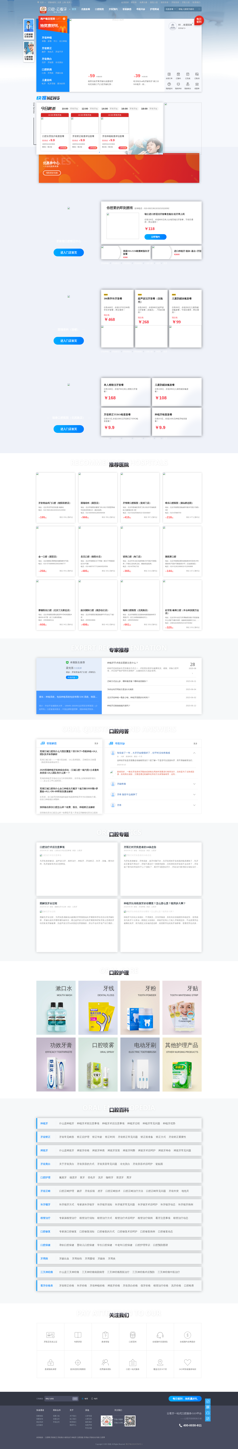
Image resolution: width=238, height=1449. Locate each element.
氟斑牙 (63, 1177)
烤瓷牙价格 (83, 1150)
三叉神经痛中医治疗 (169, 1272)
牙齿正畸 (45, 1191)
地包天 (185, 1191)
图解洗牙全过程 (60, 907)
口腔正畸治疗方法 (133, 1191)
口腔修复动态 (165, 1231)
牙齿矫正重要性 (177, 1137)
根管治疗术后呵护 (125, 1218)
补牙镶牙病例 (185, 1204)
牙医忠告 (142, 851)
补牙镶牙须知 (104, 1204)
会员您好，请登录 (129, 2)
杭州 (69, 2)
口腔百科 (88, 1419)
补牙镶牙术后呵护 (148, 1204)
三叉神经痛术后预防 (143, 1272)
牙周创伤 (77, 1258)
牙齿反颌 (90, 1191)
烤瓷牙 (44, 1150)
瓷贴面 (159, 1164)
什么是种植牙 (66, 1123)
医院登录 (164, 2)
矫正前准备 (147, 1137)
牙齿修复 (138, 263)
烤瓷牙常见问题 (182, 1150)
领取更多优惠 (52, 173)
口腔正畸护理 (66, 1191)
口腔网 (47, 1437)
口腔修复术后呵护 (127, 1231)
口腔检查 (189, 1285)
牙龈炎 (101, 1258)
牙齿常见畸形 (66, 1137)
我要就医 (39, 1416)
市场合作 (56, 1422)
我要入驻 (56, 1416)
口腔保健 (45, 1245)
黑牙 (129, 1177)
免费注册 (143, 2)
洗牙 (165, 263)
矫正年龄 (97, 1137)
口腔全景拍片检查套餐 (53, 136)
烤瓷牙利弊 (129, 1150)
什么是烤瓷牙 (66, 1150)
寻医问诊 (140, 9)
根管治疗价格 (160, 1285)
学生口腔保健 (104, 1245)
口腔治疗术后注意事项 (63, 851)
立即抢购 (63, 148)
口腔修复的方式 (106, 1231)
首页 (74, 9)
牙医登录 (175, 2)
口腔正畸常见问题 (156, 1191)
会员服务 (39, 1425)
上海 (64, 2)
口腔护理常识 (142, 1245)
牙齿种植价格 (97, 1285)
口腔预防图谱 (160, 1245)
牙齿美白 (127, 263)
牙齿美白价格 (130, 1285)
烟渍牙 (73, 1177)
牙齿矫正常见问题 (128, 1137)
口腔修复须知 (86, 1231)
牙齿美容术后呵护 (143, 1164)
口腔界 (102, 1437)
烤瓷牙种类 (98, 1150)
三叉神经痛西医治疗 (118, 1272)
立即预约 (155, 237)
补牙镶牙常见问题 (125, 1204)
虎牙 (100, 1191)
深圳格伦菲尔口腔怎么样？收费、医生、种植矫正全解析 (67, 807)
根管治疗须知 (86, 1218)
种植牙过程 (133, 1123)
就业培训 (39, 1422)
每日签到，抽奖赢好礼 (185, 1398)
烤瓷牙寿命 (164, 1150)
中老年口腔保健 (123, 1245)
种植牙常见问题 (151, 1123)
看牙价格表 (46, 1285)
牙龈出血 (64, 1258)
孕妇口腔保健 (66, 1245)
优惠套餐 (85, 9)
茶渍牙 (120, 1177)
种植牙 (44, 1123)
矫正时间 (110, 1137)
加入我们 (73, 1419)
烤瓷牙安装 (114, 1150)
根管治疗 (45, 1218)
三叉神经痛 (46, 1272)
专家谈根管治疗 (68, 1218)
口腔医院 (99, 9)
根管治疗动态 (180, 1218)
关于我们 (73, 1416)
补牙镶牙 (45, 1204)
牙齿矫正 (116, 263)
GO (75, 1399)
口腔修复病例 (147, 1231)
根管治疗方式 (104, 1218)
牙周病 (44, 1258)
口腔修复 (45, 1231)
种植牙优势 (169, 1123)
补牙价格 (82, 1285)
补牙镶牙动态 (167, 1204)
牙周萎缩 (90, 1258)
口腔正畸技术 (113, 1191)
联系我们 (196, 2)
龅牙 (79, 1191)
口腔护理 (45, 1177)
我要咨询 (39, 1419)
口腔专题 (88, 1416)
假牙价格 (146, 1285)
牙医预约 (113, 9)
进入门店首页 (68, 252)
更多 (195, 743)
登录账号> (182, 28)
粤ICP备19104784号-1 (134, 1444)
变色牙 (91, 1177)
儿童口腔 (149, 263)
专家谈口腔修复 (68, 1231)
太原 (59, 2)
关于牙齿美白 (66, 1164)
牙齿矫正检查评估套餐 (83, 136)
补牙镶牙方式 (66, 1204)
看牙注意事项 (162, 1218)
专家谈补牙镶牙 (85, 1204)
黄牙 (82, 1177)
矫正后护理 (83, 1137)
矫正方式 (161, 1137)
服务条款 (88, 1422)
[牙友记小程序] (116, 20)
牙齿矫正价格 (66, 1285)
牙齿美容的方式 (85, 1164)
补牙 (158, 263)
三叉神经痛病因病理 (93, 1272)
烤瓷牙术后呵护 (146, 1150)
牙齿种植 (105, 263)
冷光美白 (125, 1164)
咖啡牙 (109, 1177)
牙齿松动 (92, 1437)
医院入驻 (154, 2)
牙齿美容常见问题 (107, 1164)
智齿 (98, 1437)
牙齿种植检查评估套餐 (113, 136)
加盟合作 (56, 1419)
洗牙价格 (176, 1285)
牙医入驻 (186, 2)
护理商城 (154, 9)
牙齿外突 (174, 1191)
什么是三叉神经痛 (69, 1272)
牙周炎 (111, 1258)
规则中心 (73, 1425)
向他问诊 (71, 677)
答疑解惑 (127, 9)
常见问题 (88, 1428)
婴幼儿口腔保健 (85, 1245)
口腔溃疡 (80, 1437)
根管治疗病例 (145, 1218)
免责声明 (88, 1425)
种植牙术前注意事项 (88, 1123)
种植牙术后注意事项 (113, 1123)
